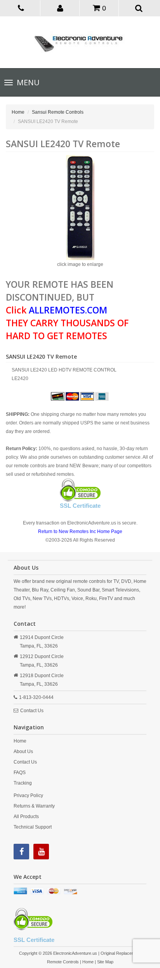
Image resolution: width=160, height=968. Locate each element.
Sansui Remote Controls (57, 112)
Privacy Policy (28, 795)
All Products (26, 816)
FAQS (20, 772)
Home (18, 112)
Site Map (105, 961)
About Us (23, 751)
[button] (61, 8)
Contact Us (31, 710)
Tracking (23, 783)
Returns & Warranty (34, 806)
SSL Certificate (80, 505)
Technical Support (33, 827)
